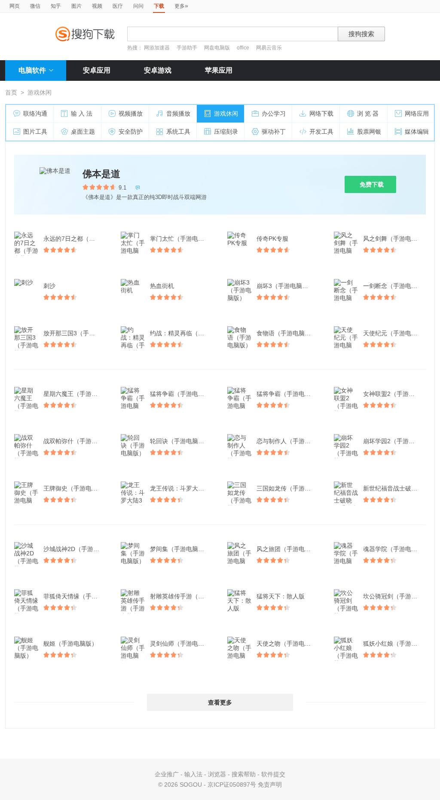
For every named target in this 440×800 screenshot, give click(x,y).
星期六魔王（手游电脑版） (75, 393)
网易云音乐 (269, 48)
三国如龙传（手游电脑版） (289, 488)
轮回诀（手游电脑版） (180, 441)
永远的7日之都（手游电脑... (75, 238)
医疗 (118, 6)
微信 (35, 6)
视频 (97, 6)
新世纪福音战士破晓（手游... (395, 488)
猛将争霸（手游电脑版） (182, 393)
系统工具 (178, 131)
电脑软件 (32, 70)
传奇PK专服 (272, 238)
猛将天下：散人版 (281, 596)
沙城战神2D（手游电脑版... (75, 549)
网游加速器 (157, 48)
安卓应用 (96, 70)
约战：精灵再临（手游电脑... (182, 333)
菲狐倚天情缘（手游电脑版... (75, 596)
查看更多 (220, 702)
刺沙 (49, 285)
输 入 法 (81, 113)
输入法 (193, 774)
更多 (181, 5)
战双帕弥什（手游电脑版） (75, 441)
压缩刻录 (226, 131)
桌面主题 (83, 131)
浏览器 (217, 774)
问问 (138, 6)
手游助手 (188, 48)
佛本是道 (101, 174)
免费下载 (372, 184)
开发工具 (321, 131)
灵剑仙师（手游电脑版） (182, 643)
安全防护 (131, 131)
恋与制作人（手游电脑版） (289, 441)
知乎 (56, 6)
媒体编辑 (417, 131)
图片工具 (35, 131)
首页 (11, 92)
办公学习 (274, 113)
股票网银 (369, 131)
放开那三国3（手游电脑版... (75, 333)
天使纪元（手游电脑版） (395, 333)
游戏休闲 (226, 113)
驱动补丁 (274, 131)
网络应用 (417, 113)
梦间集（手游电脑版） (180, 549)
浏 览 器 (368, 113)
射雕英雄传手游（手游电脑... (182, 596)
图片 (76, 6)
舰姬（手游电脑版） (70, 643)
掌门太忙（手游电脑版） (182, 238)
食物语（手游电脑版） (287, 333)
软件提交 (273, 774)
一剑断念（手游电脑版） (395, 285)
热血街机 (162, 285)
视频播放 (131, 113)
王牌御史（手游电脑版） (75, 488)
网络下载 (321, 113)
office (244, 48)
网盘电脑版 (217, 48)
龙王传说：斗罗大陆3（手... (182, 488)
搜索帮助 (244, 774)
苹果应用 (218, 70)
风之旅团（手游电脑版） (289, 549)
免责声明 (270, 784)
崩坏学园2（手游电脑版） (395, 441)
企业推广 (167, 774)
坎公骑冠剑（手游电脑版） (395, 596)
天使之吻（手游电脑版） (289, 643)
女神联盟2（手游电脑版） (395, 393)
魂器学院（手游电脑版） (395, 549)
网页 (14, 6)
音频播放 (178, 113)
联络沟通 (35, 113)
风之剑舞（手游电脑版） (395, 238)
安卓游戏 (157, 70)
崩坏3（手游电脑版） (285, 285)
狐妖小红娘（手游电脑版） (395, 643)
